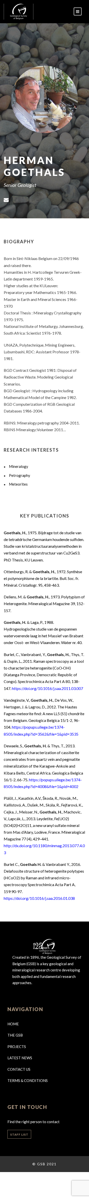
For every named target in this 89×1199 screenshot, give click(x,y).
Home (13, 1024)
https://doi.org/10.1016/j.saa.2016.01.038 (39, 898)
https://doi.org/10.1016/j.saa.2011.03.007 (47, 688)
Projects (16, 1046)
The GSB (15, 1035)
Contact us (18, 1069)
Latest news (19, 1058)
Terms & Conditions (27, 1080)
